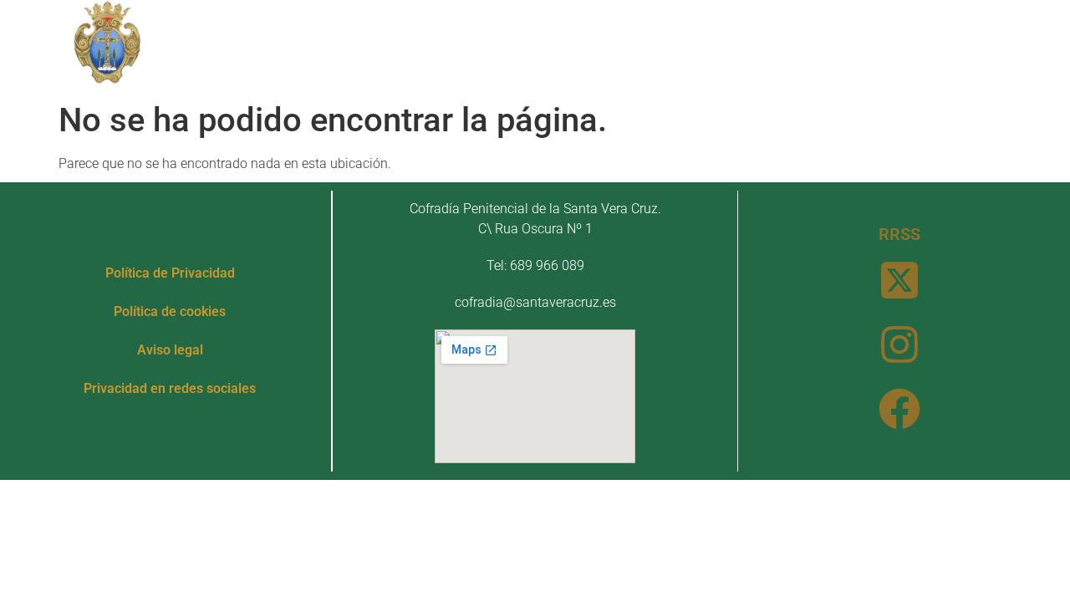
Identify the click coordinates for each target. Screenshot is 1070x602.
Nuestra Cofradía (345, 27)
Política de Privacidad (170, 273)
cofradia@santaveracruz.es (535, 302)
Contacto (552, 65)
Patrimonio (501, 27)
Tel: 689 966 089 (535, 265)
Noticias (788, 27)
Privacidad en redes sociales (170, 388)
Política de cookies (170, 311)
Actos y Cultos (650, 27)
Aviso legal (170, 350)
